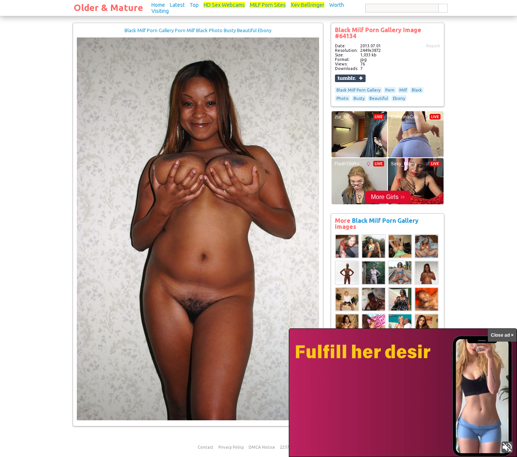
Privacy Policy (231, 447)
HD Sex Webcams (224, 5)
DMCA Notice (262, 447)
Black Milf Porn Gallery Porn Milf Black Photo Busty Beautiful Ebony (198, 30)
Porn (389, 90)
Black (417, 90)
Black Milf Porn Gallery (358, 90)
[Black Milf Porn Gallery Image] (347, 257)
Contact (205, 447)
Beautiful (378, 98)
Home (158, 5)
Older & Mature (108, 8)
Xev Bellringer (307, 5)
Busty (358, 98)
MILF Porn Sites (268, 5)
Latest (177, 5)
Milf (403, 90)
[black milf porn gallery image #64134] (198, 419)
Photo (342, 98)
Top (194, 5)
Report (433, 46)
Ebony (399, 98)
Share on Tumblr (350, 78)
